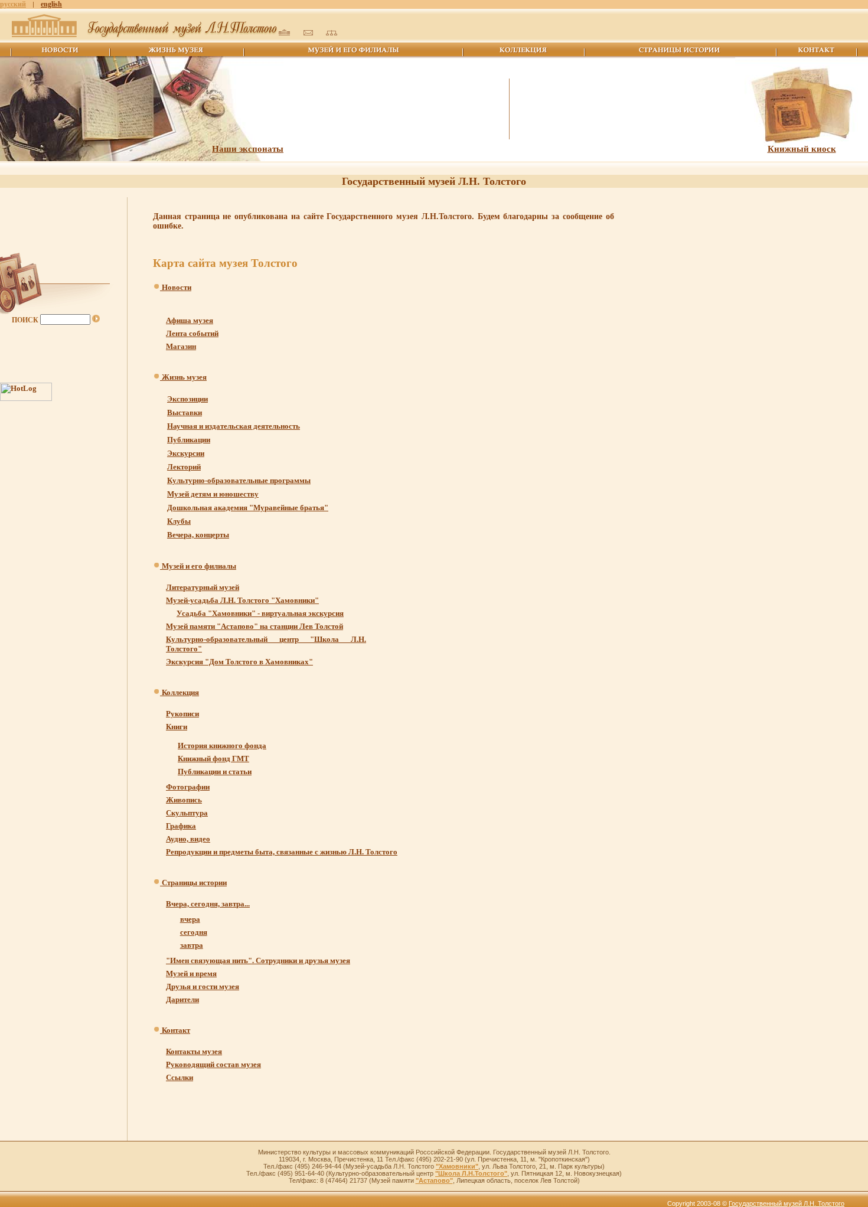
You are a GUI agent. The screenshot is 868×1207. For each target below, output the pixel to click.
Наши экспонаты (247, 149)
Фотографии (188, 786)
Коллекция (179, 692)
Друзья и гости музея (202, 986)
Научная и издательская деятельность (233, 426)
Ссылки (179, 1077)
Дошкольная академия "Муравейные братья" (247, 507)
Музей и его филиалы (198, 566)
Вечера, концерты (198, 534)
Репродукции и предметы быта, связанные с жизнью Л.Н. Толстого (281, 851)
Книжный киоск (802, 149)
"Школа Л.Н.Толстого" (471, 1173)
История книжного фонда (222, 745)
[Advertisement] (655, 251)
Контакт (175, 1030)
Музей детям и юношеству (213, 494)
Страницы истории (193, 882)
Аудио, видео (188, 838)
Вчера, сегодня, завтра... (208, 903)
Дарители (182, 999)
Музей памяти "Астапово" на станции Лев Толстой (254, 626)
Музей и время (191, 973)
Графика (181, 825)
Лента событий (192, 333)
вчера (190, 919)
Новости (175, 287)
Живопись (184, 799)
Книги (176, 726)
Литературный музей (202, 587)
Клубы (179, 521)
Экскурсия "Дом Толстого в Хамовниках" (239, 661)
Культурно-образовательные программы (239, 480)
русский (13, 4)
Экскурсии (185, 453)
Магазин (181, 346)
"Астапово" (434, 1180)
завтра (191, 945)
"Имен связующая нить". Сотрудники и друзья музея (258, 960)
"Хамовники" (457, 1166)
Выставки (184, 412)
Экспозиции (187, 398)
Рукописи (182, 713)
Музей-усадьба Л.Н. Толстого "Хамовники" (242, 600)
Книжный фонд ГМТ (213, 758)
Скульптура (187, 812)
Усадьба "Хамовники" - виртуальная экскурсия (260, 613)
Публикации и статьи (215, 771)
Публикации (188, 439)
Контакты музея (194, 1051)
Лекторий (184, 466)
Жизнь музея (183, 377)
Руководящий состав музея (213, 1064)
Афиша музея (189, 320)
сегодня (193, 932)
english (51, 4)
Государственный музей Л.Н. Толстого (786, 1203)
